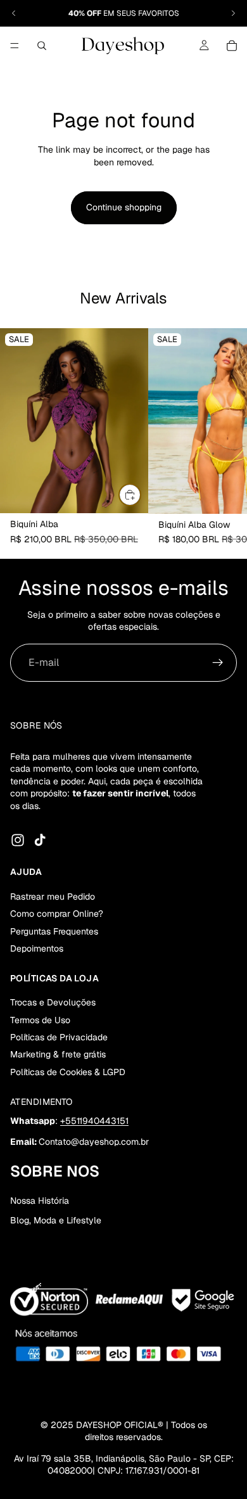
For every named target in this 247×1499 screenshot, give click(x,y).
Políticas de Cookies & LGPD (67, 1072)
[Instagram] (17, 840)
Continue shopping (124, 207)
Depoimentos (36, 948)
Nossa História (39, 1200)
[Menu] (14, 45)
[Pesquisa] (42, 46)
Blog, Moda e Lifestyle (55, 1220)
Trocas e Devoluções (53, 1002)
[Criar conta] (218, 662)
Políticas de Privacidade (59, 1037)
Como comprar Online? (56, 913)
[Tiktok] (40, 840)
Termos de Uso (40, 1020)
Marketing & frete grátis (58, 1054)
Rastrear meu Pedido (52, 896)
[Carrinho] (232, 46)
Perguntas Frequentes (54, 931)
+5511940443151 (94, 1120)
